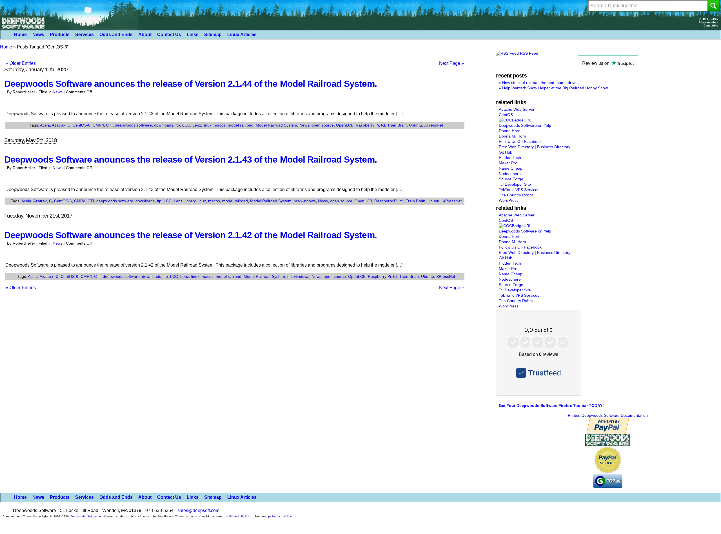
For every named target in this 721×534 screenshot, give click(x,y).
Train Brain (397, 125)
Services (84, 34)
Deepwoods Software (85, 516)
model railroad (240, 125)
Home (20, 34)
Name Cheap (510, 168)
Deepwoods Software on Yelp (525, 125)
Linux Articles (242, 34)
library (190, 201)
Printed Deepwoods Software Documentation (608, 415)
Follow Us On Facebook (520, 141)
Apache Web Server (517, 109)
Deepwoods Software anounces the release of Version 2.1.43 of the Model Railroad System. (190, 159)
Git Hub (505, 152)
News (38, 34)
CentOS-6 (81, 125)
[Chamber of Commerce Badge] (515, 120)
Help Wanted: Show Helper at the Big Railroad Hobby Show (555, 88)
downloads (163, 125)
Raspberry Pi (367, 125)
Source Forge (511, 179)
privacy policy (280, 516)
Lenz (196, 125)
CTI (109, 125)
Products (60, 34)
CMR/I (98, 125)
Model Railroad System (276, 125)
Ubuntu (415, 125)
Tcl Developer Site (515, 184)
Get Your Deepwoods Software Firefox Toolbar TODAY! (551, 405)
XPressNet (433, 125)
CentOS (506, 114)
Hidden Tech (510, 157)
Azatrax (58, 125)
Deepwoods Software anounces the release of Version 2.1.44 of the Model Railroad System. (190, 84)
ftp (177, 125)
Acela (45, 125)
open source (322, 125)
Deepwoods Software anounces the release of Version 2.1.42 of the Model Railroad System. (190, 235)
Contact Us (169, 34)
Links (193, 34)
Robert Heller (240, 516)
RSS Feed (528, 53)
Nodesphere (510, 173)
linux (207, 125)
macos (220, 125)
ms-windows (305, 201)
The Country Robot (516, 195)
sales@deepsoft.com (198, 510)
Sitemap (213, 34)
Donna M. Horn (512, 136)
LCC (186, 125)
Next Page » (451, 63)
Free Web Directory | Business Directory (534, 147)
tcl (383, 125)
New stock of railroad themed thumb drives (540, 82)
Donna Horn (509, 130)
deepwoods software (133, 125)
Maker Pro (508, 163)
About (145, 34)
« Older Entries (21, 63)
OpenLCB (344, 125)
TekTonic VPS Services (519, 189)
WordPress (509, 200)
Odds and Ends (116, 34)
